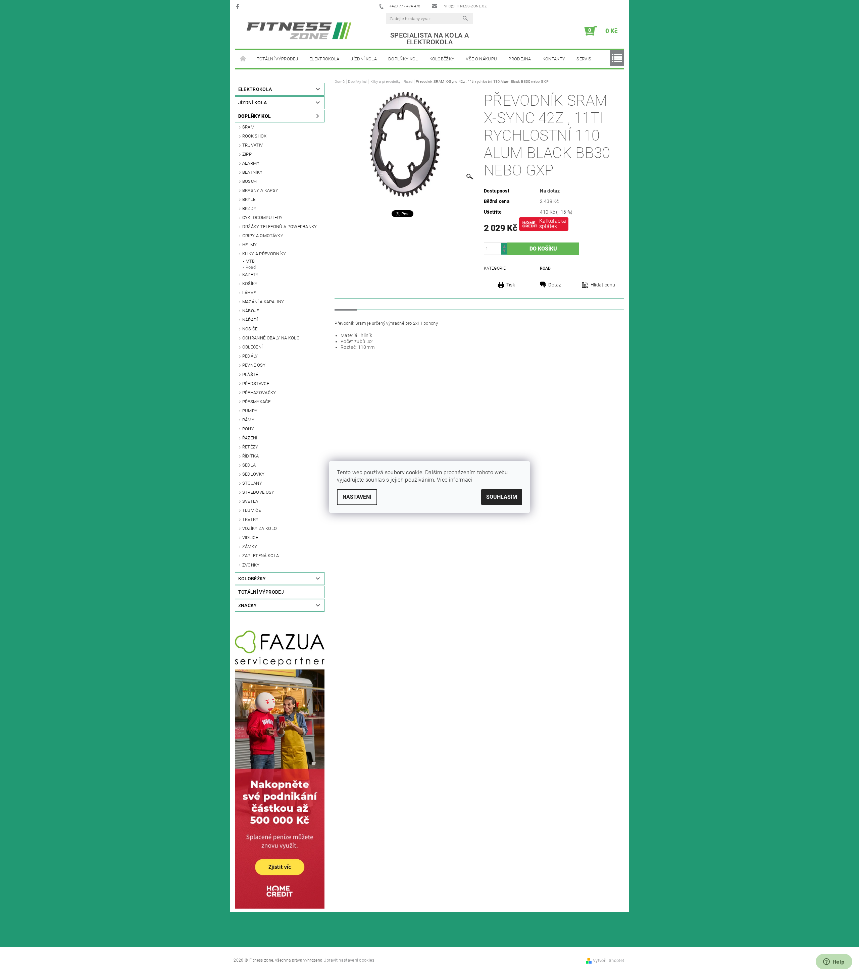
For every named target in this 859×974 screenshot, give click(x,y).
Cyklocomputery (262, 217)
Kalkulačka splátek (552, 223)
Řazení (249, 437)
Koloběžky (442, 58)
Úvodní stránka (243, 59)
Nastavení (357, 497)
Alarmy (251, 163)
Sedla (249, 465)
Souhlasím (501, 497)
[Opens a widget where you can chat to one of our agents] (833, 962)
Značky (247, 605)
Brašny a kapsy (260, 190)
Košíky (250, 283)
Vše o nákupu (481, 58)
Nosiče (250, 328)
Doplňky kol (403, 58)
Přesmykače (256, 401)
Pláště (250, 374)
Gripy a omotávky (262, 235)
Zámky (249, 546)
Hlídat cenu (603, 284)
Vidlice (250, 537)
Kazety (250, 274)
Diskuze (371, 304)
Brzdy (249, 208)
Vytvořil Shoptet (608, 960)
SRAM (248, 126)
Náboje (250, 310)
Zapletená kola (260, 555)
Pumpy (250, 410)
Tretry (250, 519)
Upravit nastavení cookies (349, 960)
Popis (345, 304)
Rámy (248, 419)
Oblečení (252, 346)
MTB (250, 261)
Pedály (250, 356)
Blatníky (252, 172)
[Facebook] (238, 6)
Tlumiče (251, 510)
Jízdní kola (364, 58)
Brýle (249, 199)
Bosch (249, 181)
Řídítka (250, 455)
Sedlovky (253, 474)
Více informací (454, 480)
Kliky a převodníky (264, 253)
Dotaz (554, 284)
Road (251, 267)
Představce (255, 383)
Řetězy (250, 446)
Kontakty (554, 58)
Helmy (249, 244)
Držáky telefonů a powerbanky (279, 226)
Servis (583, 58)
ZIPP (247, 154)
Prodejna (519, 58)
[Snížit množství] (504, 252)
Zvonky (251, 564)
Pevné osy (254, 365)
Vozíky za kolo (259, 528)
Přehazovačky (259, 392)
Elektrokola (324, 58)
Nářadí (250, 319)
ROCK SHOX (254, 136)
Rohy (248, 428)
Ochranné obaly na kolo (271, 337)
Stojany (252, 483)
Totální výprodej (277, 58)
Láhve (249, 292)
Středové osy (258, 492)
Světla (250, 501)
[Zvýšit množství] (504, 245)
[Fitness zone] (299, 31)
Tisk (510, 284)
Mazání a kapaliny (263, 301)
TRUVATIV (252, 145)
